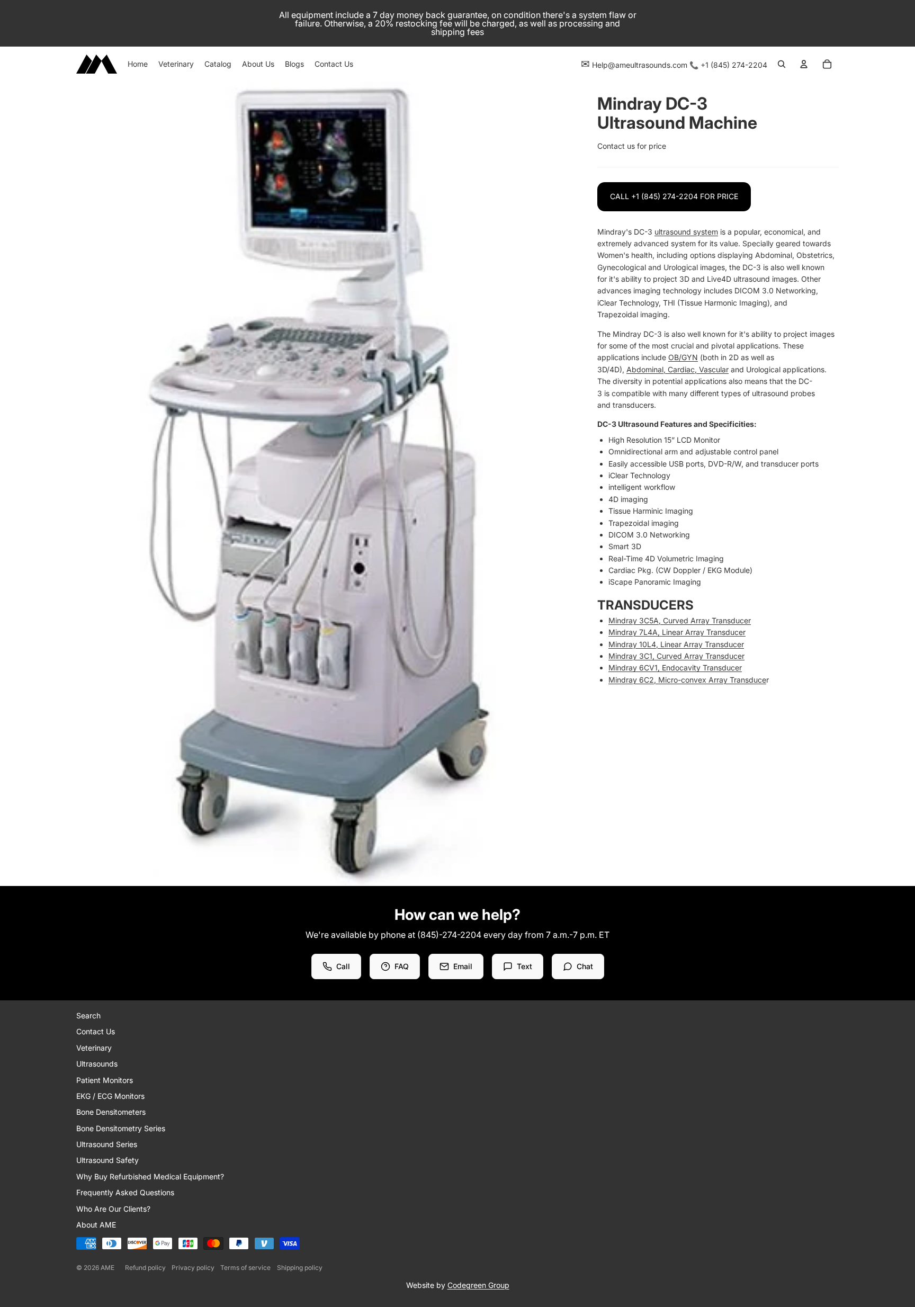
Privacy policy (193, 1268)
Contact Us (95, 1031)
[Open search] (781, 64)
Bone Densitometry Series (120, 1128)
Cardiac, (683, 369)
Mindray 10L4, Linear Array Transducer (676, 644)
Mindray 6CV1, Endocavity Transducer (675, 667)
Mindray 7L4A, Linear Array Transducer (677, 632)
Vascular (714, 369)
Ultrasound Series (106, 1144)
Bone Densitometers (111, 1111)
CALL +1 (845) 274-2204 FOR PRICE (674, 196)
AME (107, 1268)
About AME (96, 1224)
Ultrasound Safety (107, 1160)
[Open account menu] (803, 64)
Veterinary (94, 1047)
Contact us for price (631, 145)
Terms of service (245, 1268)
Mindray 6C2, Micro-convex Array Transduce (687, 679)
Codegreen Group (478, 1285)
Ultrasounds (97, 1063)
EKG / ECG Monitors (110, 1095)
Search (88, 1015)
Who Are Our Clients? (113, 1208)
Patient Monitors (104, 1080)
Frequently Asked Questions (125, 1192)
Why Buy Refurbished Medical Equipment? (150, 1176)
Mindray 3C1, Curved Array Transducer (676, 655)
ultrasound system (686, 231)
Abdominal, (647, 369)
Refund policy (145, 1268)
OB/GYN (683, 357)
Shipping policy (299, 1268)
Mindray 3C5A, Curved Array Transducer (679, 620)
